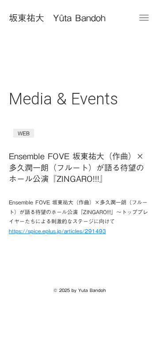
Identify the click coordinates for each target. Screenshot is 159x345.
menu (144, 18)
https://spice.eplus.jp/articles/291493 (57, 231)
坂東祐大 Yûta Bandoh (57, 17)
